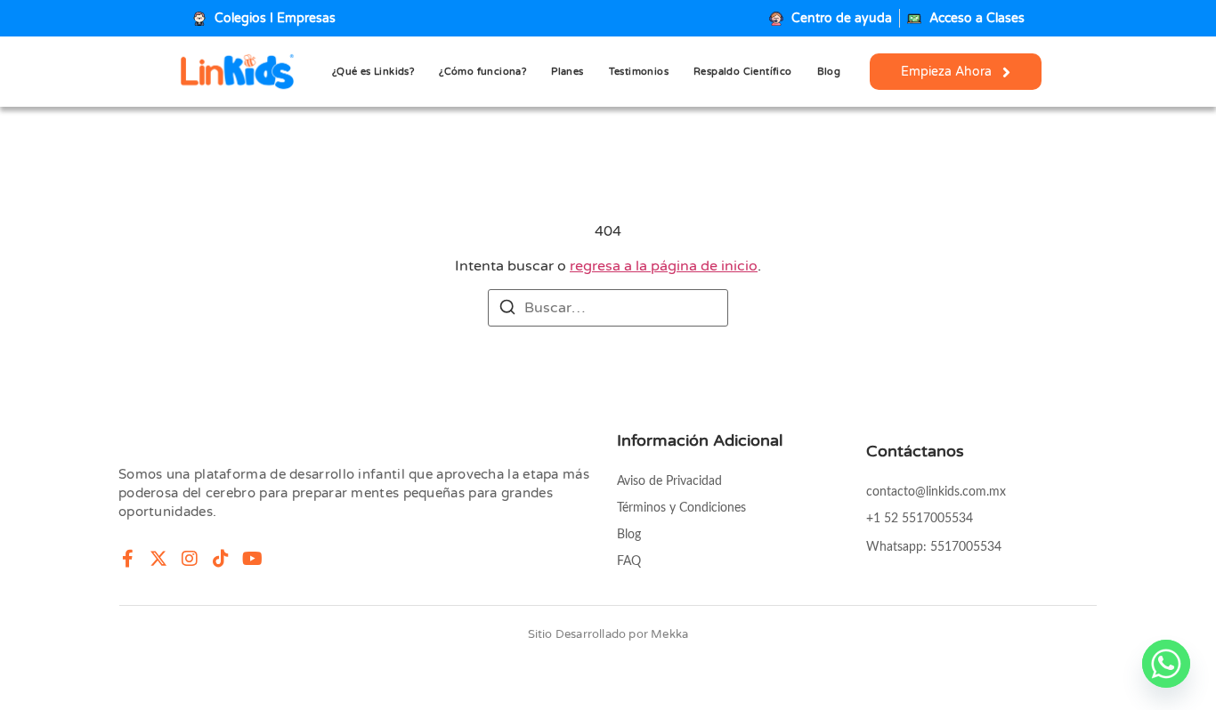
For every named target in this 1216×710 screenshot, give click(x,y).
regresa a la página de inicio (664, 266)
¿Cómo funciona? (482, 71)
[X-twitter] (158, 559)
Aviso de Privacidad (669, 481)
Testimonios (639, 71)
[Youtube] (252, 559)
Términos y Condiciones (681, 508)
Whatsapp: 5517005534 (933, 547)
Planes (567, 71)
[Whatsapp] (1166, 664)
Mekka (669, 634)
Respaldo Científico (742, 71)
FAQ (629, 561)
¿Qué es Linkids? (373, 71)
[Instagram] (190, 559)
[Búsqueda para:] (608, 308)
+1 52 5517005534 (919, 518)
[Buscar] (507, 310)
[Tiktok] (221, 559)
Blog (829, 71)
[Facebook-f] (127, 559)
